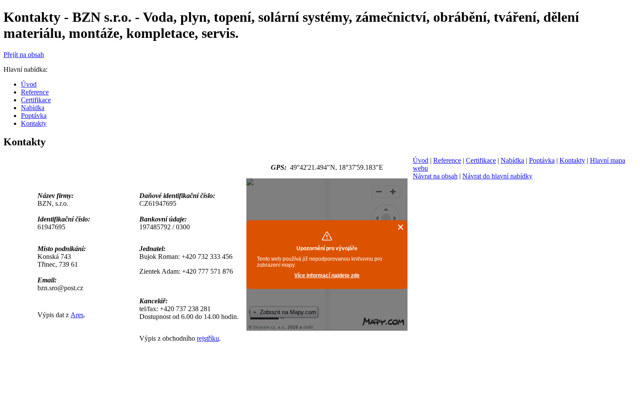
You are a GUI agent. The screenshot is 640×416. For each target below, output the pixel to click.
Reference (447, 160)
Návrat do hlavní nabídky (497, 176)
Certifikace (481, 160)
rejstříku (208, 338)
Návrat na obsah (435, 176)
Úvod (420, 160)
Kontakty (572, 160)
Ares (77, 315)
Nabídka (512, 160)
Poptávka (542, 160)
